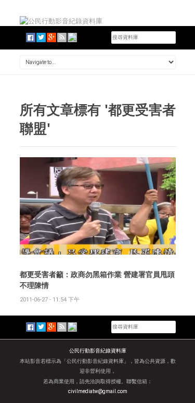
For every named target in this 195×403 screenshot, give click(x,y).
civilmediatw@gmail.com (97, 391)
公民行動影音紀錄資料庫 (97, 351)
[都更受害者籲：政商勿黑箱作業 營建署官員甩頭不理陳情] (98, 205)
